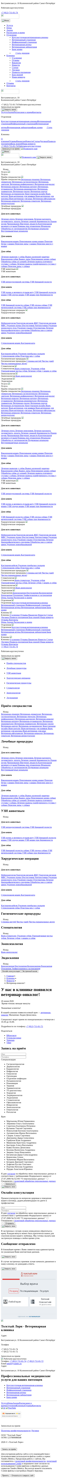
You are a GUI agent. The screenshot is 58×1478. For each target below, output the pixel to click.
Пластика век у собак (30, 908)
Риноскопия (46, 966)
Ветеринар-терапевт (10, 714)
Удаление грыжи (25, 880)
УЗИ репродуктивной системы (15, 827)
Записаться (10, 1184)
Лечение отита (8, 758)
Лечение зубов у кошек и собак (21, 938)
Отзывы (15, 60)
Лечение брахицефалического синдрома (27, 881)
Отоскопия (6, 968)
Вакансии (16, 63)
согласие (11, 1174)
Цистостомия (28, 877)
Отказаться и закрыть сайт (23, 1476)
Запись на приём (9, 1449)
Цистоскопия (21, 966)
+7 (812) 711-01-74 (9, 12)
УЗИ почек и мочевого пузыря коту (17, 838)
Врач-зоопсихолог (9, 952)
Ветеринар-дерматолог (31, 714)
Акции (9, 30)
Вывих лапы (25, 798)
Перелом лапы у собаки (19, 805)
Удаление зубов (24, 936)
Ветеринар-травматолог (25, 724)
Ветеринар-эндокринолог (31, 726)
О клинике (17, 58)
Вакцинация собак (10, 798)
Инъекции (46, 765)
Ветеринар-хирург (10, 726)
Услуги (9, 25)
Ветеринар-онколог (45, 719)
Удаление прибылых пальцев (31, 905)
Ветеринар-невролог (34, 733)
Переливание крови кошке (31, 780)
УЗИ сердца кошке (16, 840)
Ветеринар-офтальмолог (12, 733)
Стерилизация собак (10, 908)
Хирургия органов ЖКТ (27, 875)
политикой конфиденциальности (30, 1461)
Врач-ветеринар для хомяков (34, 728)
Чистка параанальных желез (42, 922)
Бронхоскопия (8, 966)
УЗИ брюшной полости (41, 827)
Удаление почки (14, 877)
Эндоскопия (12, 698)
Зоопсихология (13, 693)
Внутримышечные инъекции (14, 770)
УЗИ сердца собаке (39, 850)
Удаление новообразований (19, 884)
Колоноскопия (34, 966)
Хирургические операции (18, 678)
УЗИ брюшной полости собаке (15, 850)
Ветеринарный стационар (24, 40)
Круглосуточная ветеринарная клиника (30, 37)
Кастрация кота (28, 895)
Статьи (15, 67)
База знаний (17, 75)
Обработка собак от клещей (14, 800)
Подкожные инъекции (38, 767)
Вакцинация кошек (10, 780)
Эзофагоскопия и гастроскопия (26, 968)
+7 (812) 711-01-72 (34, 1026)
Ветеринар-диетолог (26, 716)
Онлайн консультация (11, 971)
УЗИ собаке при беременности (36, 853)
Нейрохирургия (8, 875)
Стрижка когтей (8, 922)
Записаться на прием (10, 107)
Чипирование (13, 763)
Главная (10, 976)
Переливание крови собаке (43, 798)
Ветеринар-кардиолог (25, 719)
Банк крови (17, 49)
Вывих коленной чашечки (37, 795)
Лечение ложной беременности (35, 760)
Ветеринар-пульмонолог (31, 721)
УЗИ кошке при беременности (39, 840)
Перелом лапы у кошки (26, 783)
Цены (9, 28)
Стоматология (13, 688)
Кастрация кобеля (9, 905)
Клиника (10, 55)
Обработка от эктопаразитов (14, 767)
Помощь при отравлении (29, 765)
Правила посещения (21, 72)
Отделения (11, 35)
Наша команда (18, 77)
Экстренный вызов (29, 971)
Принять (5, 1476)
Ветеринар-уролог (45, 724)
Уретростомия (41, 877)
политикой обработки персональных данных (35, 1181)
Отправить (9, 1223)
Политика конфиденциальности (16, 1430)
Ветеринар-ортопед (10, 721)
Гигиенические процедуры (18, 683)
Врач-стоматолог (9, 936)
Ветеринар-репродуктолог (23, 736)
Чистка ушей (22, 922)
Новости (16, 65)
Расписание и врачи (15, 32)
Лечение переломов (24, 758)
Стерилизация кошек (11, 895)
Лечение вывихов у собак (13, 795)
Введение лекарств (29, 763)
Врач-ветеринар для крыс (34, 731)
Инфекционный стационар (24, 42)
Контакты (11, 85)
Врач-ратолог (14, 728)
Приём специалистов (16, 663)
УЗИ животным (13, 673)
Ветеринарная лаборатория (24, 47)
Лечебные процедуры (16, 668)
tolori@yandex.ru (14, 1363)
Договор (16, 70)
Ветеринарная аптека (21, 44)
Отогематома (39, 880)
